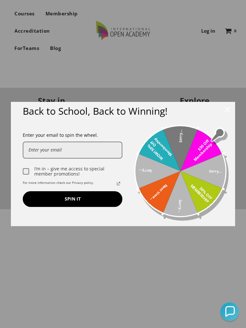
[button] (229, 311)
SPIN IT (73, 199)
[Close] (227, 109)
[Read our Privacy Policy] (118, 183)
